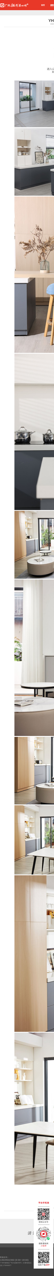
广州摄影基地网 (14, 4)
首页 (43, 5)
